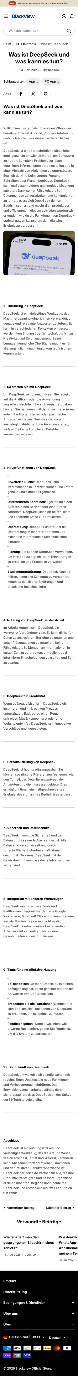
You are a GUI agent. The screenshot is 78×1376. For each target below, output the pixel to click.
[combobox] (39, 31)
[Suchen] (68, 30)
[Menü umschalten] (5, 16)
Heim (7, 44)
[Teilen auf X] (33, 94)
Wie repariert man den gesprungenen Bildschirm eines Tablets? (28, 1242)
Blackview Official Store (33, 1368)
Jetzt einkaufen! (60, 3)
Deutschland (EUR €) (24, 1337)
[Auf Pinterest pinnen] (46, 94)
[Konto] (63, 16)
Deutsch (55, 1338)
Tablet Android (31, 133)
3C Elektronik (26, 44)
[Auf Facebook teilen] (21, 94)
